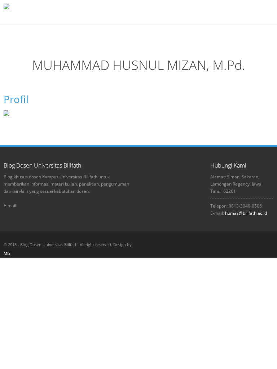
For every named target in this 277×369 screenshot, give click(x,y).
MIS (7, 253)
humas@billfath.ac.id (246, 213)
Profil (16, 99)
